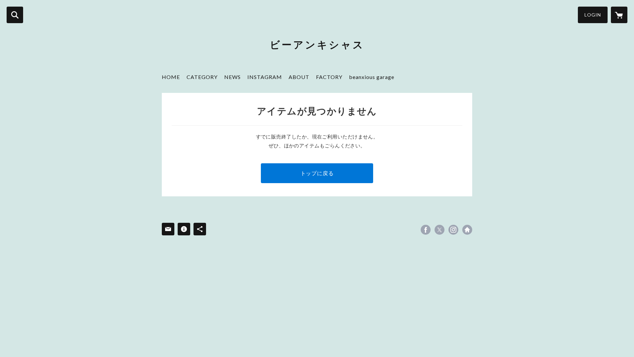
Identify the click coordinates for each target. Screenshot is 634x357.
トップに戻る (317, 173)
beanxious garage (371, 77)
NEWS (232, 77)
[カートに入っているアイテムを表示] (619, 15)
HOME (171, 77)
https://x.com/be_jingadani (439, 230)
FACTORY (329, 77)
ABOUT (299, 77)
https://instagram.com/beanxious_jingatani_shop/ (453, 230)
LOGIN (592, 15)
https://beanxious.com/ (467, 230)
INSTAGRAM (264, 77)
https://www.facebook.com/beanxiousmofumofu (426, 230)
